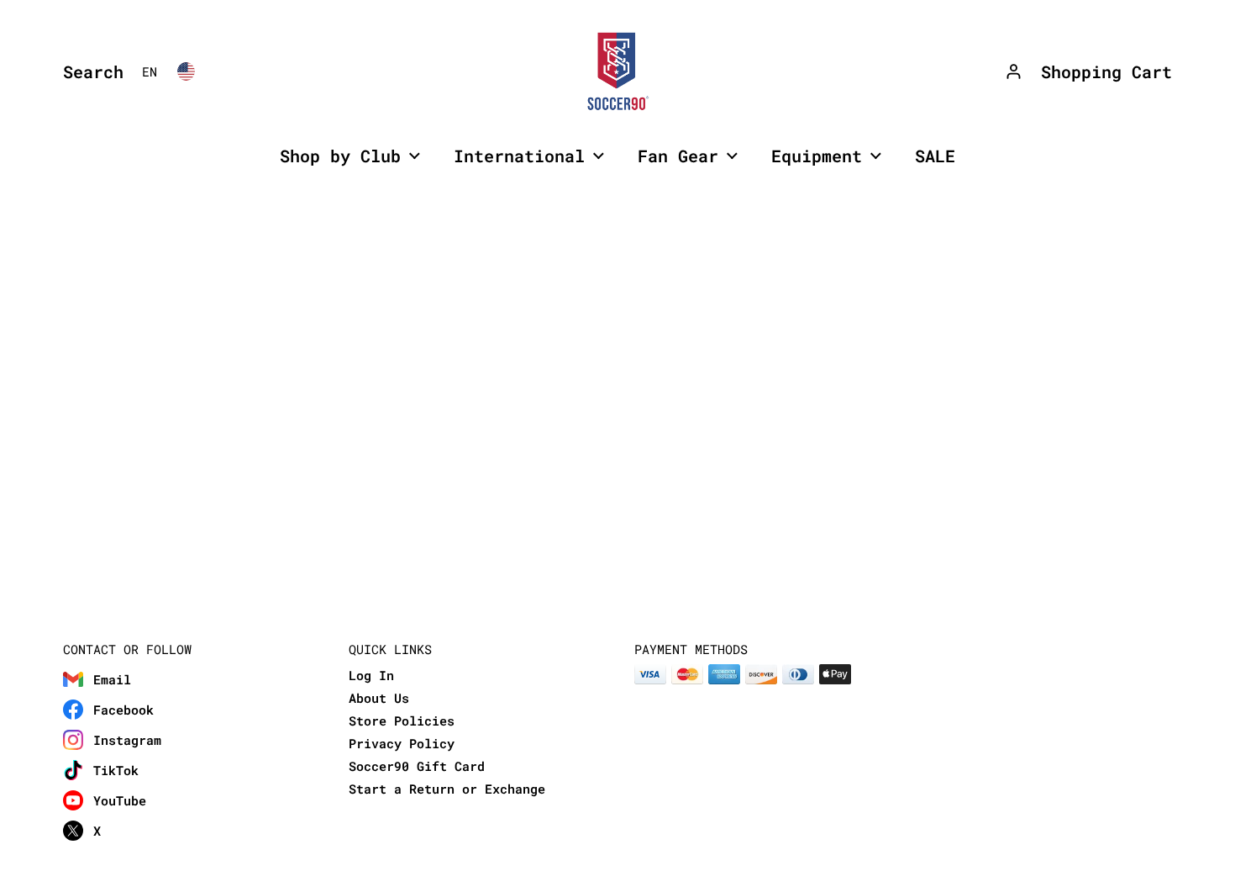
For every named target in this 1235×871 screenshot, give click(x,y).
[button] (89, 71)
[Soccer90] (617, 71)
